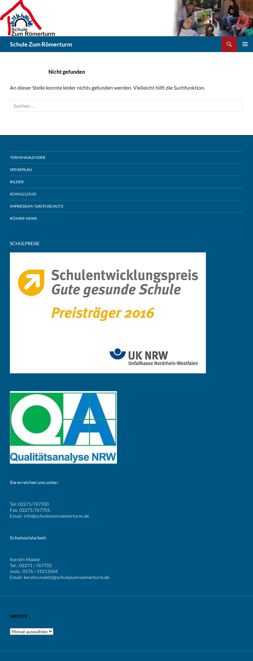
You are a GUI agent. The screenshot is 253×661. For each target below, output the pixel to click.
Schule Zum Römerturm (41, 44)
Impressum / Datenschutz (36, 206)
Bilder (17, 181)
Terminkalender (27, 157)
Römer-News (23, 218)
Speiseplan (21, 169)
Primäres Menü (245, 44)
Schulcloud (23, 193)
